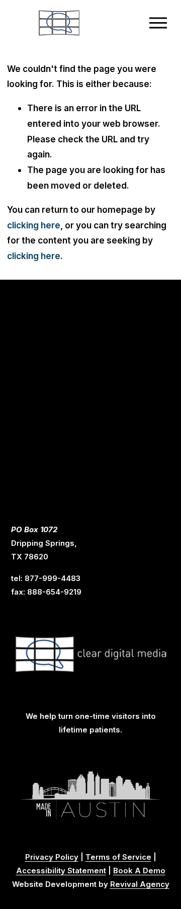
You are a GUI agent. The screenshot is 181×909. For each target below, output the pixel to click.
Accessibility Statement (61, 870)
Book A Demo (139, 870)
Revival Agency (139, 884)
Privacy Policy (51, 857)
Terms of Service (118, 857)
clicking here (33, 225)
